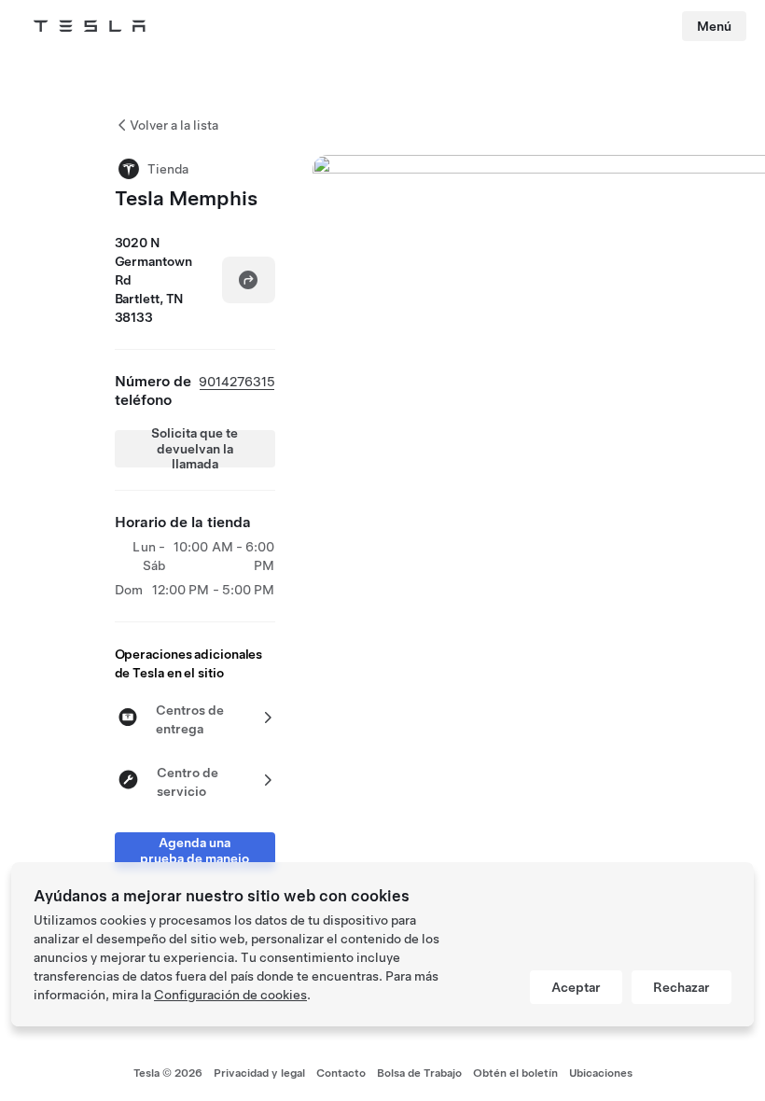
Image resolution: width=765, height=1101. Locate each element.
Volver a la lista (174, 125)
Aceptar (576, 987)
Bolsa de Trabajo (419, 1073)
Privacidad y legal (259, 1073)
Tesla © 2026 (167, 1073)
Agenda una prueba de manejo (194, 850)
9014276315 (237, 381)
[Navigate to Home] (89, 26)
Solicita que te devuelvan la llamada (194, 448)
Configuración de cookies (230, 994)
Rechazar (681, 987)
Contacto (341, 1073)
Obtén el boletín (515, 1073)
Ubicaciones (601, 1073)
